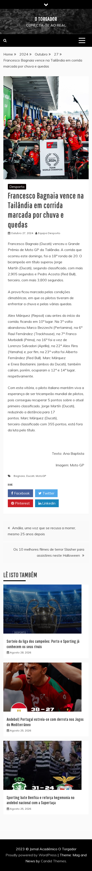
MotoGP (41, 476)
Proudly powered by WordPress (32, 855)
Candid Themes (53, 861)
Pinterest (22, 503)
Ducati (30, 476)
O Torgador (46, 19)
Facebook (21, 493)
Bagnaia (19, 476)
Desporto (17, 186)
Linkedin (48, 503)
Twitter (48, 493)
